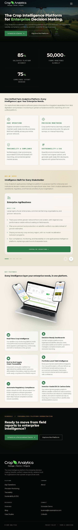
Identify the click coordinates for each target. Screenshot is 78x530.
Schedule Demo (47, 506)
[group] (39, 224)
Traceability (8, 492)
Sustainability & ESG (12, 496)
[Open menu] (71, 4)
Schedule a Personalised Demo (21, 437)
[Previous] (65, 259)
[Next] (71, 259)
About (43, 485)
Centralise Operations (39, 249)
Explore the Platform (40, 33)
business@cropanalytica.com (51, 510)
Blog (6, 510)
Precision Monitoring (12, 489)
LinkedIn (44, 514)
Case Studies (9, 514)
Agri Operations (10, 485)
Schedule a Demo (16, 33)
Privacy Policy (50, 525)
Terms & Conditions (66, 525)
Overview (8, 506)
